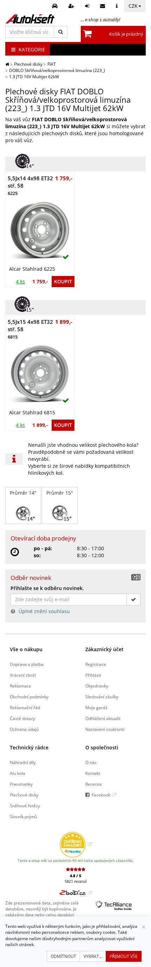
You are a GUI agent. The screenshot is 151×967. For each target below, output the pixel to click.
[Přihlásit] (88, 6)
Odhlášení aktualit (102, 718)
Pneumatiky (21, 784)
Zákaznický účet (104, 649)
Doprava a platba (27, 664)
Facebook (101, 795)
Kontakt (92, 773)
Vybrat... (93, 956)
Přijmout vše (124, 956)
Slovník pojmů (23, 816)
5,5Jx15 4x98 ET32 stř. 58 (30, 329)
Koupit (63, 281)
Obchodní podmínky (29, 696)
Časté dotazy (22, 718)
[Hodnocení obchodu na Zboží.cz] (75, 893)
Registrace (95, 664)
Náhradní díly (23, 762)
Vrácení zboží (23, 675)
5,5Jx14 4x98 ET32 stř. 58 (30, 186)
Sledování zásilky (101, 696)
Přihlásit (93, 675)
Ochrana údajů (24, 729)
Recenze (93, 784)
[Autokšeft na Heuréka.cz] (75, 844)
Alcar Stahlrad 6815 (32, 412)
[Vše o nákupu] (117, 6)
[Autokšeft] (7, 64)
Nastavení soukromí (104, 729)
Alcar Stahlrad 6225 (32, 269)
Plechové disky (24, 795)
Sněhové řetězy (25, 805)
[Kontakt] (103, 6)
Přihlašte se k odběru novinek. (47, 588)
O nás (91, 762)
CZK (133, 5)
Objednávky (96, 686)
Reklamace (20, 686)
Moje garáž (96, 707)
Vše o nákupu (26, 649)
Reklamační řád (25, 707)
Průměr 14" (23, 492)
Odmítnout (63, 956)
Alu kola (17, 773)
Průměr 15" (59, 492)
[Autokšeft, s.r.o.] (29, 19)
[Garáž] (55, 6)
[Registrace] (72, 6)
